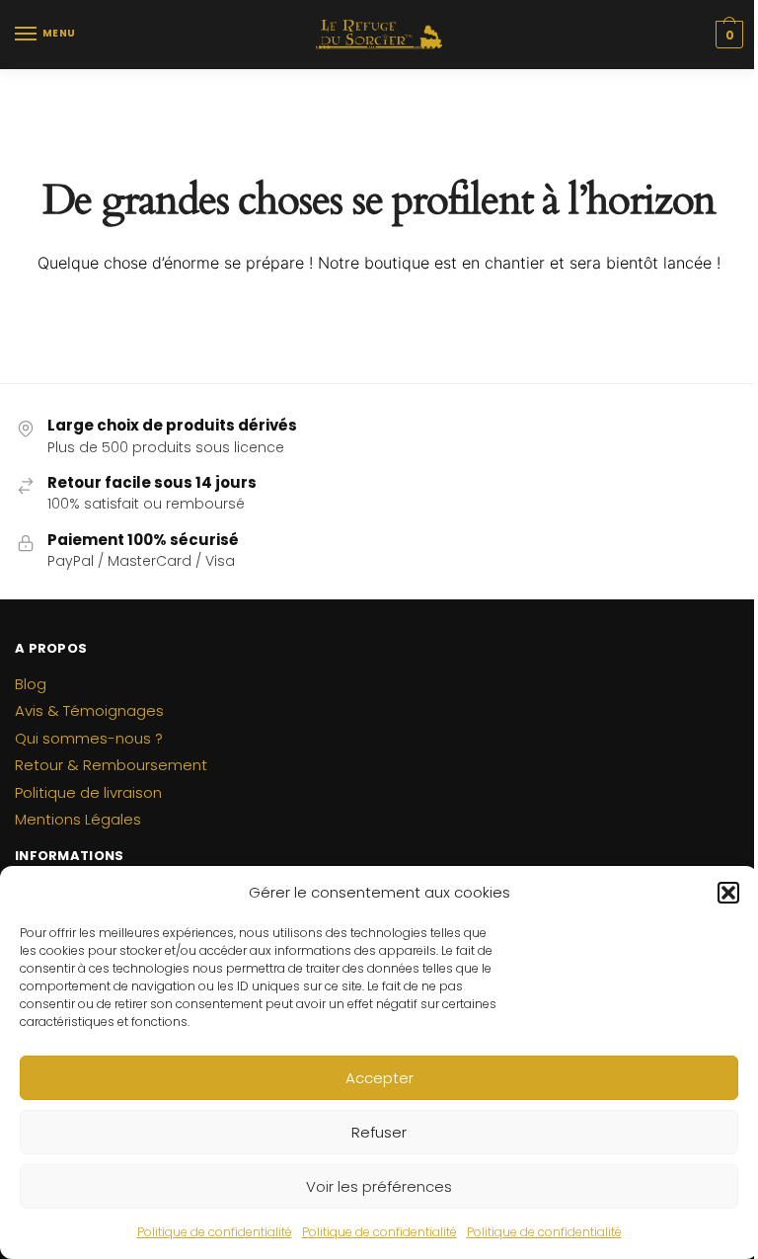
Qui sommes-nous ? (89, 738)
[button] (728, 893)
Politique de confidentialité (214, 1231)
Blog (30, 683)
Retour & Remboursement (111, 764)
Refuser (379, 1132)
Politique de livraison (88, 792)
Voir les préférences (379, 1186)
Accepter (379, 1077)
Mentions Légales (78, 819)
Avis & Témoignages (89, 710)
